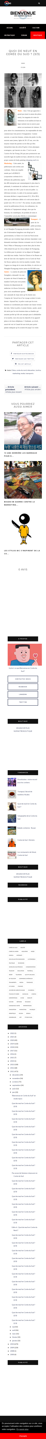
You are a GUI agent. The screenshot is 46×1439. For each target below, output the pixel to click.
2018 (12, 1047)
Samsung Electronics (16, 967)
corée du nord (21, 370)
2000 (12, 1354)
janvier (14, 1341)
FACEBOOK (23, 687)
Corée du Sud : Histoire (26, 840)
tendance (30, 982)
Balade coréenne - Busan (26, 828)
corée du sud (13, 947)
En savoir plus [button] (22, 1429)
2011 (12, 1071)
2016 (12, 1054)
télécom (11, 970)
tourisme (19, 974)
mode (23, 373)
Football (30, 970)
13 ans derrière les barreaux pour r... (20, 454)
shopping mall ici (32, 160)
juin (13, 1092)
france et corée (14, 994)
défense (19, 1001)
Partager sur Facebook (23, 354)
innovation (12, 1009)
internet (19, 955)
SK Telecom (12, 978)
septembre (16, 1085)
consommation (31, 967)
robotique (12, 1013)
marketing (16, 373)
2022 (12, 1033)
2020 (12, 1040)
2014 (12, 1061)
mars (14, 1334)
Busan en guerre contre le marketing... (19, 503)
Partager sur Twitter (24, 359)
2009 (12, 1348)
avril (13, 1330)
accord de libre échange (17, 990)
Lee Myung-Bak (30, 974)
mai (13, 1327)
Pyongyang (28, 1017)
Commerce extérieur (26, 978)
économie (21, 963)
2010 (12, 1344)
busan (21, 1013)
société (23, 947)
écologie (28, 1001)
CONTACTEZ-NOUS (23, 679)
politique (12, 963)
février (14, 1337)
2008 (12, 1351)
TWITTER (23, 702)
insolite (29, 998)
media (21, 982)
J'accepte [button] (23, 1436)
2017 (12, 1051)
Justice (38, 370)
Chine (13, 370)
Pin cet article (24, 364)
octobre (15, 1082)
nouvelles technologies (17, 959)
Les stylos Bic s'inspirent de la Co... (22, 552)
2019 (12, 1044)
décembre (16, 1075)
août (14, 1089)
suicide (11, 1001)
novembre (16, 1078)
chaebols (31, 990)
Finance (20, 986)
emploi (11, 955)
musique (32, 1009)
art (20, 1017)
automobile (31, 959)
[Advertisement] (23, 751)
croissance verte (14, 1005)
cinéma (33, 994)
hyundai (12, 986)
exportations (13, 998)
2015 (12, 1058)
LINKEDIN (23, 694)
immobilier (12, 1017)
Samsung (25, 994)
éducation (31, 370)
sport (11, 974)
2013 (12, 1064)
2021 (12, 1037)
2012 (12, 1068)
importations (27, 1005)
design (28, 1013)
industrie (25, 951)
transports (29, 373)
